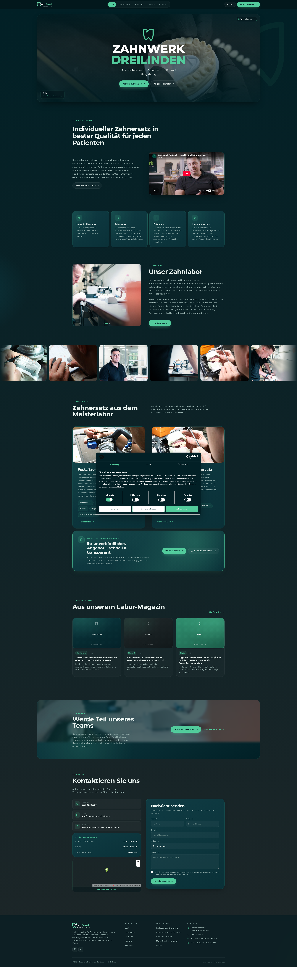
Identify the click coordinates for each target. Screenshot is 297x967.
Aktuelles (163, 4)
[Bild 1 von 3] (103, 323)
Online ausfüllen (172, 551)
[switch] (135, 500)
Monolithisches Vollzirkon (167, 941)
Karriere (151, 4)
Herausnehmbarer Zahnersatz (169, 932)
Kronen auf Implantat (88, 515)
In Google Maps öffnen (106, 889)
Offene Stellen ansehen (184, 729)
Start (112, 4)
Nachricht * (155, 852)
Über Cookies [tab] (183, 464)
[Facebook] (80, 949)
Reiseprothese (86, 503)
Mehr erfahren (85, 522)
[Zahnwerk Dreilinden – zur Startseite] (45, 4)
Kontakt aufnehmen (132, 84)
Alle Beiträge (215, 612)
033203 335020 (197, 935)
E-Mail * (154, 830)
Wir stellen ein (246, 19)
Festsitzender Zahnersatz (167, 928)
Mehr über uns (158, 323)
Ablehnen (115, 509)
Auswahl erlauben (148, 509)
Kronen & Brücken (164, 937)
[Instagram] (74, 949)
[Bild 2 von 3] (105, 323)
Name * (154, 819)
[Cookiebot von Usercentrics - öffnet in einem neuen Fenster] (188, 457)
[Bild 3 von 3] (108, 323)
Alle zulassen (181, 509)
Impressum (207, 962)
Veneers (83, 509)
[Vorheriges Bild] (76, 294)
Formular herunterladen (205, 551)
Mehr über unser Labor (86, 185)
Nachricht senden (162, 881)
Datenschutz (219, 962)
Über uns (139, 4)
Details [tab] (148, 464)
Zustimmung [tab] (114, 464)
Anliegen (155, 841)
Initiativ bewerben (212, 729)
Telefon (189, 819)
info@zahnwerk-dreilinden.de (204, 939)
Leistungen (123, 4)
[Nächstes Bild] (136, 294)
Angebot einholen (247, 4)
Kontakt (230, 4)
